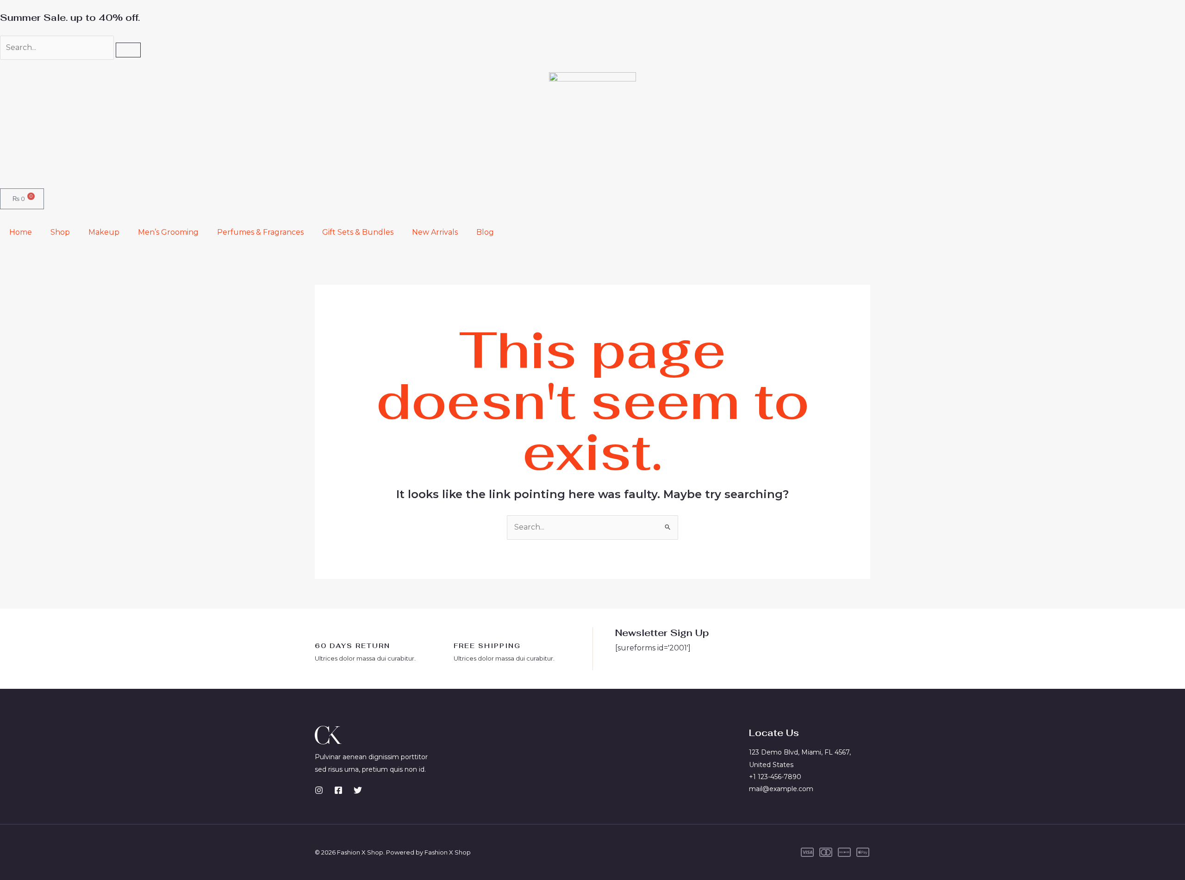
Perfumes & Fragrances (260, 232)
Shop (60, 232)
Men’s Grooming (168, 232)
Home (20, 232)
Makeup (103, 232)
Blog (485, 232)
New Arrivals (435, 232)
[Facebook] (338, 790)
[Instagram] (319, 790)
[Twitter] (358, 790)
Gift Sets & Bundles (357, 232)
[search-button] (128, 50)
